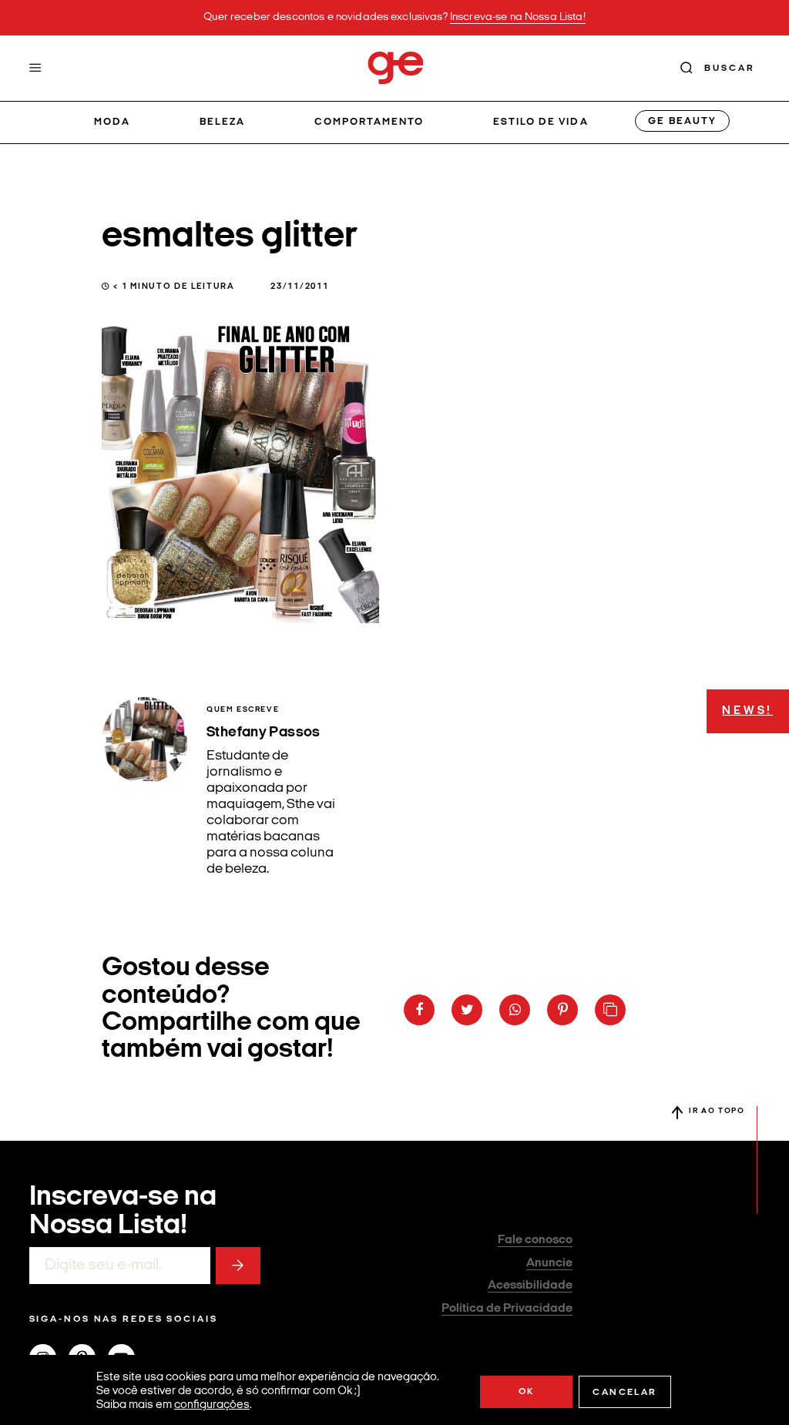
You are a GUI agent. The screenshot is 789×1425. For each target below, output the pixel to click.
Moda (112, 122)
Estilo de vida (541, 122)
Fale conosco (535, 1240)
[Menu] (35, 68)
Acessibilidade (530, 1285)
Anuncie (549, 1263)
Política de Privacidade (507, 1309)
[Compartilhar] (419, 1009)
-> (238, 1265)
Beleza (222, 122)
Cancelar (624, 1392)
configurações (212, 1405)
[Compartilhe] (610, 1009)
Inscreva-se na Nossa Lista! (518, 17)
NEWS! (747, 711)
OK (527, 1391)
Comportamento (369, 122)
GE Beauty (682, 121)
